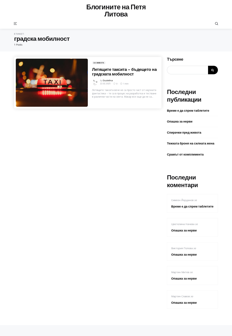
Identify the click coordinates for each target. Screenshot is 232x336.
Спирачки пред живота (184, 132)
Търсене (175, 59)
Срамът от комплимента (185, 154)
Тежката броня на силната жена (190, 143)
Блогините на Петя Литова (116, 10)
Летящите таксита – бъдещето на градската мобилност (124, 71)
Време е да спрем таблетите (188, 111)
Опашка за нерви (179, 121)
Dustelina (108, 80)
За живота (98, 63)
